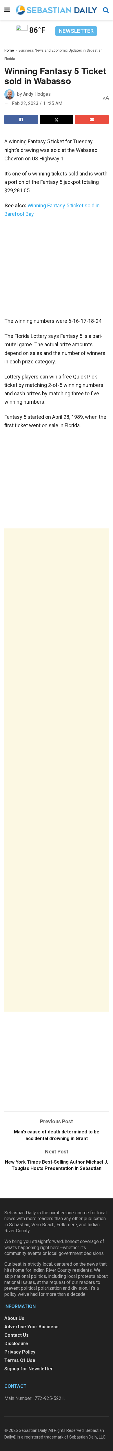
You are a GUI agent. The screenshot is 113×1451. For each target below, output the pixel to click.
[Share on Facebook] (21, 119)
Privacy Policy (19, 1352)
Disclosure (16, 1343)
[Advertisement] (56, 770)
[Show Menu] (7, 10)
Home (9, 50)
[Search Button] (106, 10)
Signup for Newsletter (28, 1369)
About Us (14, 1318)
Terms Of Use (19, 1360)
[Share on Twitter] (57, 119)
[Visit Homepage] (56, 10)
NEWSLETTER (76, 31)
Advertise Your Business (31, 1326)
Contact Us (16, 1335)
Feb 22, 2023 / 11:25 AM (37, 103)
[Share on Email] (92, 119)
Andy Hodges (37, 94)
